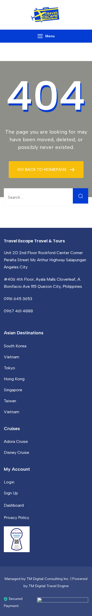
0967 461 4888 (18, 311)
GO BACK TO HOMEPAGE (42, 169)
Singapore (13, 389)
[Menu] (40, 36)
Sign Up (11, 493)
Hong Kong (14, 378)
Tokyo (9, 367)
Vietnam (11, 356)
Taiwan (10, 400)
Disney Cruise (16, 452)
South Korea (15, 345)
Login (9, 482)
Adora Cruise (16, 441)
